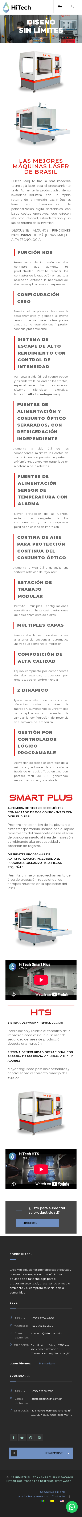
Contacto (58, 1496)
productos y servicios (33, 1496)
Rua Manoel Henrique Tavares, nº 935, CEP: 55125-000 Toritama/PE (51, 1412)
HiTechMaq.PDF (54, 1453)
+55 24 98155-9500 (42, 1325)
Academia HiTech (52, 1492)
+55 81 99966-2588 (42, 1391)
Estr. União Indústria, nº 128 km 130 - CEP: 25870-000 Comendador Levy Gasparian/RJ (50, 1349)
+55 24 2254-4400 (43, 1318)
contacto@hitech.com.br (47, 1333)
